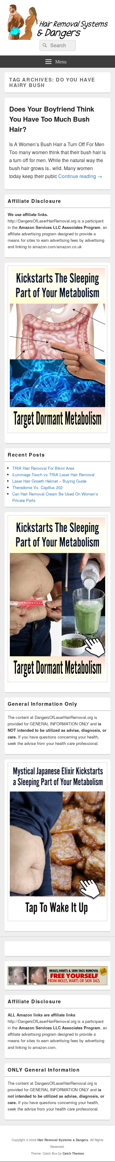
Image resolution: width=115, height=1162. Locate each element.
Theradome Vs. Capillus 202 (37, 487)
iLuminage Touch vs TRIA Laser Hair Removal (53, 474)
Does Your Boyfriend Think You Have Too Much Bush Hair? (51, 119)
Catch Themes (73, 1153)
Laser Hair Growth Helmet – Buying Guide (49, 481)
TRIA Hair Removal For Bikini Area (43, 468)
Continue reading (80, 176)
